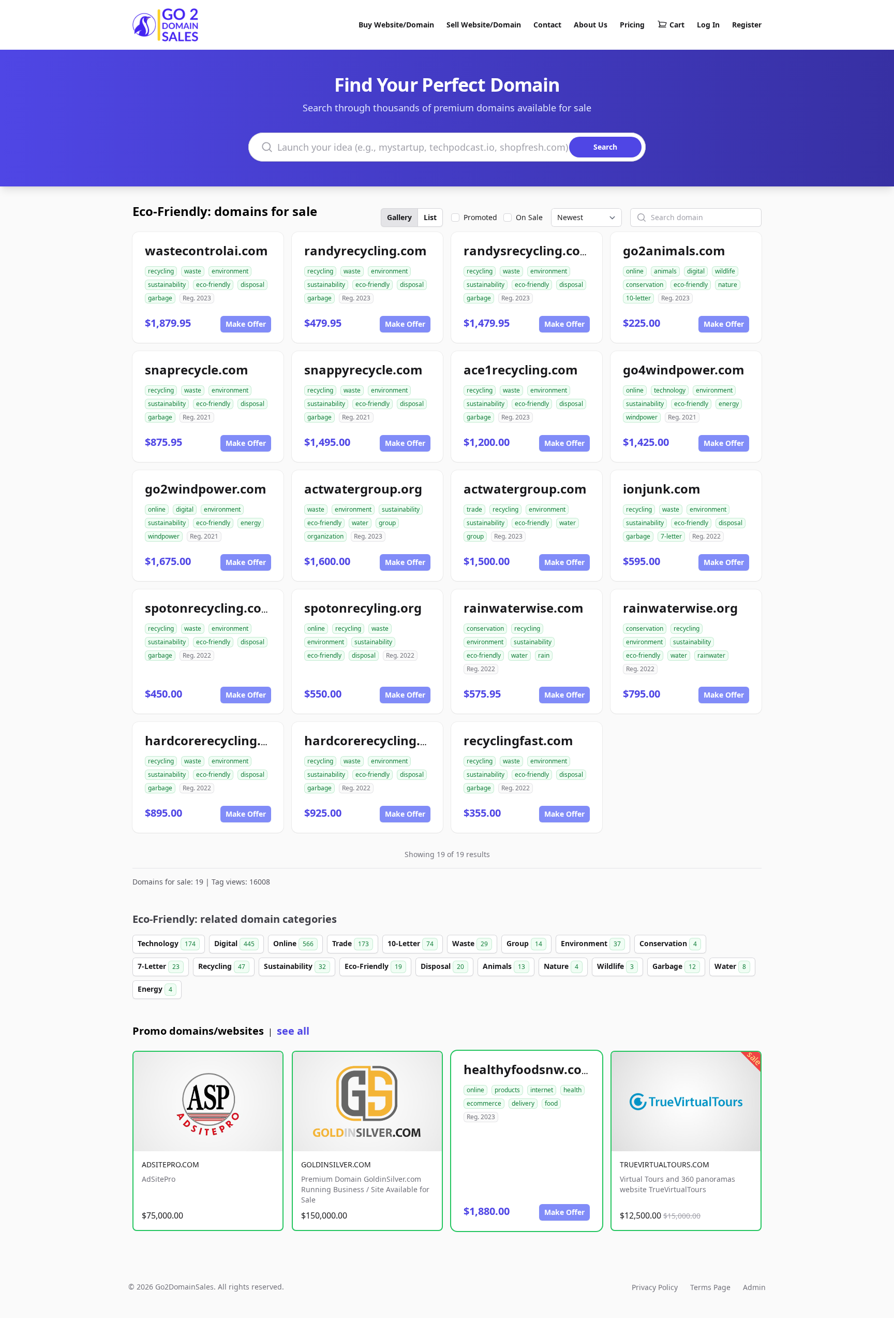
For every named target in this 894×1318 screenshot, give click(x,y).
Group (524, 943)
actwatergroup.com (525, 488)
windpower (642, 417)
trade (474, 509)
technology (670, 390)
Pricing (632, 25)
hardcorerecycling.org (372, 740)
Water (730, 966)
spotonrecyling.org (363, 607)
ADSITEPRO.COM (170, 1164)
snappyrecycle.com (363, 369)
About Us (590, 25)
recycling (161, 271)
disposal (252, 284)
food (551, 1103)
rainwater (711, 655)
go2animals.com (674, 250)
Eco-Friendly (373, 966)
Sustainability (295, 966)
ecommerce (484, 1103)
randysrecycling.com (528, 250)
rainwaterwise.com (524, 607)
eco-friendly (213, 284)
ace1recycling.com (521, 369)
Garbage (674, 966)
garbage (160, 298)
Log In (708, 25)
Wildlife (615, 966)
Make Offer (246, 324)
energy (729, 403)
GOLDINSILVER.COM (336, 1164)
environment (230, 271)
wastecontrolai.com (206, 250)
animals (665, 271)
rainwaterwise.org (680, 607)
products (507, 1089)
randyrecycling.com (365, 250)
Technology (167, 943)
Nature (561, 966)
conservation (644, 284)
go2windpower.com (205, 488)
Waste (470, 943)
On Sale (529, 217)
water (360, 522)
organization (325, 536)
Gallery (399, 217)
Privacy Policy (655, 1287)
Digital (234, 943)
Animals (504, 966)
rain (543, 655)
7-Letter (159, 966)
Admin (754, 1287)
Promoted (480, 217)
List (430, 217)
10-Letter (411, 943)
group (387, 522)
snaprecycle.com (196, 369)
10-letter (638, 298)
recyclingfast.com (518, 740)
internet (541, 1089)
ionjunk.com (662, 488)
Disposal (442, 966)
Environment (591, 943)
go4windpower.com (683, 369)
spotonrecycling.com (209, 607)
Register (747, 25)
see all (293, 1031)
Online (293, 943)
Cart (676, 25)
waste (192, 271)
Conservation (668, 943)
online (635, 271)
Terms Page (710, 1287)
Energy (155, 989)
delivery (523, 1103)
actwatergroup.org (363, 488)
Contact (547, 25)
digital (696, 271)
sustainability (167, 284)
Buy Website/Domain (396, 25)
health (572, 1089)
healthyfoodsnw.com (529, 1069)
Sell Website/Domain (483, 25)
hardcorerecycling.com (216, 740)
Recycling (221, 966)
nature (727, 284)
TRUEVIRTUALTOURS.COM (664, 1164)
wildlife (725, 271)
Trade (350, 943)
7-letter (671, 536)
